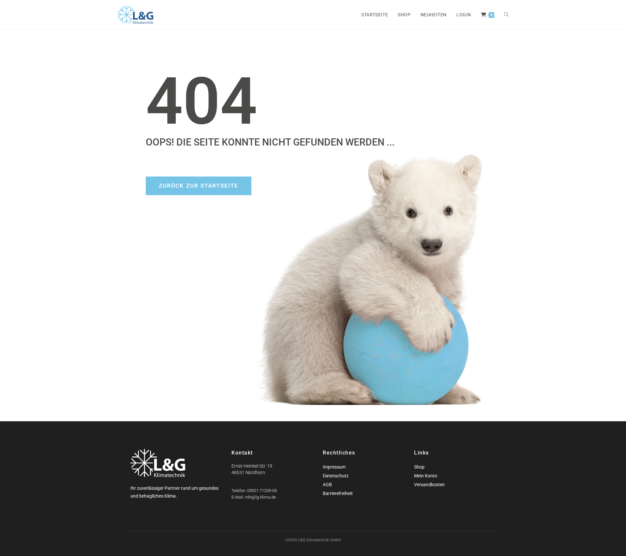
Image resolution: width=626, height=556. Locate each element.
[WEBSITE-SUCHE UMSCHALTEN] (506, 14)
